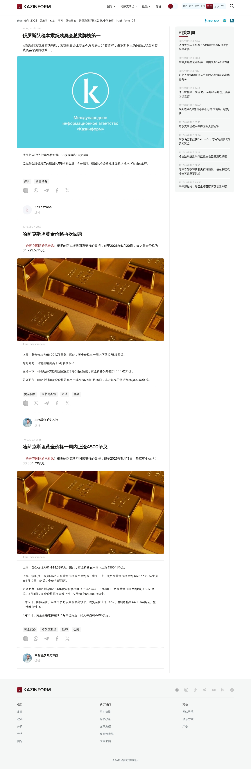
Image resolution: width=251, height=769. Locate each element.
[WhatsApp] (36, 191)
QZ (191, 6)
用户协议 (105, 711)
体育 (27, 181)
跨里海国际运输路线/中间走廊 (96, 20)
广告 (185, 726)
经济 (65, 394)
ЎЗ (223, 6)
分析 (158, 6)
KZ (185, 6)
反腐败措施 (107, 734)
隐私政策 (105, 719)
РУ (197, 6)
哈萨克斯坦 (49, 394)
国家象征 (105, 726)
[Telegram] (46, 191)
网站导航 (187, 711)
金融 (76, 394)
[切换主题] (173, 6)
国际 (20, 741)
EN (203, 6)
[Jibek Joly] (213, 20)
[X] (67, 191)
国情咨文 (71, 20)
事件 (60, 20)
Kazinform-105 (125, 20)
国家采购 (105, 741)
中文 (209, 6)
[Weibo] (204, 690)
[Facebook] (57, 191)
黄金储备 (41, 181)
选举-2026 (30, 20)
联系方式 (187, 719)
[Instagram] (25, 191)
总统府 (43, 20)
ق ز (217, 6)
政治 (20, 719)
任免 (52, 20)
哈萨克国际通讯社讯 (40, 246)
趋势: (20, 20)
